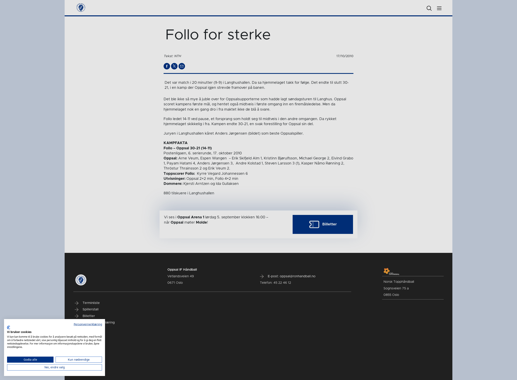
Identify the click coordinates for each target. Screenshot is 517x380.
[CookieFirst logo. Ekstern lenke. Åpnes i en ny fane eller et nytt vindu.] (8, 327)
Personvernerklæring (88, 324)
